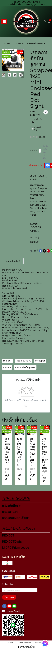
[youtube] (9, 606)
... (14, 43)
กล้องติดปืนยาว (12, 505)
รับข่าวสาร (9, 597)
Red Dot (21, 43)
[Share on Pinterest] (48, 251)
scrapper (40, 360)
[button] (45, 21)
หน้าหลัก (7, 43)
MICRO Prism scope (15, 547)
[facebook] (4, 606)
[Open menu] (4, 21)
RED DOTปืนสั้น (12, 541)
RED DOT (8, 535)
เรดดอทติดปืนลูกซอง (25, 367)
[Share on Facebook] (40, 251)
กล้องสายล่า (10, 511)
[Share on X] (44, 251)
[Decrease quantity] (39, 151)
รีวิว (26, 406)
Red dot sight (23, 360)
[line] (14, 606)
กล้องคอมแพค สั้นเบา (15, 518)
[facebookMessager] (45, 643)
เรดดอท (7, 367)
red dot (7, 360)
